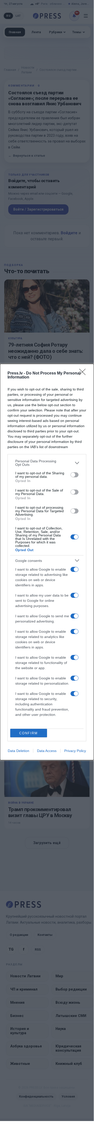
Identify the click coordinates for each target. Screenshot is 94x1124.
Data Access (46, 751)
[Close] (84, 373)
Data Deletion (18, 751)
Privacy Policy (75, 751)
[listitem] (46, 462)
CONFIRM (28, 733)
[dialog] (47, 562)
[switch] (74, 474)
